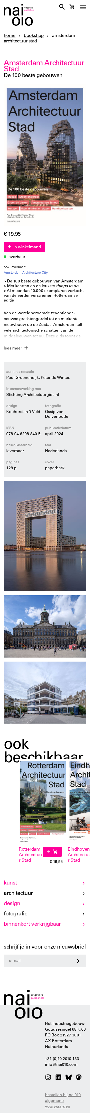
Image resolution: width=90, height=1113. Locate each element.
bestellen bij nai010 (63, 1095)
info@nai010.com (61, 1065)
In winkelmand (27, 247)
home (10, 36)
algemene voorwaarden (57, 1104)
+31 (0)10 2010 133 (62, 1059)
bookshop (34, 36)
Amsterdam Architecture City (26, 273)
